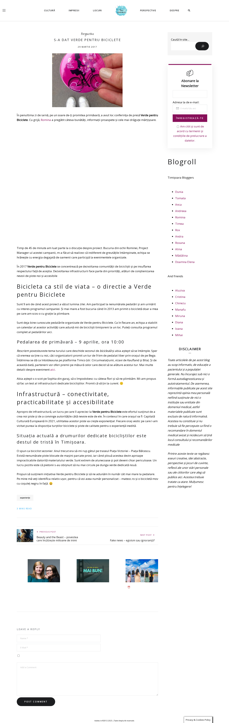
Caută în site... (180, 39)
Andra (179, 236)
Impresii (74, 10)
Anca (178, 204)
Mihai (179, 335)
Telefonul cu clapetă (89, 587)
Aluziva (180, 290)
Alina (178, 249)
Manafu (180, 309)
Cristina (180, 297)
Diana (179, 322)
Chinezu (180, 303)
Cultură (49, 10)
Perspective (148, 10)
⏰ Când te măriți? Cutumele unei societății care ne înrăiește (140, 590)
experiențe (25, 497)
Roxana (180, 243)
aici (52, 369)
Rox (177, 230)
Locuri (97, 10)
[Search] (202, 46)
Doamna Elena (185, 262)
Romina (46, 120)
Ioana (179, 329)
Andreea (180, 211)
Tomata (180, 198)
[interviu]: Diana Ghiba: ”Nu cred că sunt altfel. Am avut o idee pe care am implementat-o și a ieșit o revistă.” (44, 593)
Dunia (179, 192)
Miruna (180, 316)
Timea (179, 224)
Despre (174, 10)
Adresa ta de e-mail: (186, 102)
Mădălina (181, 255)
